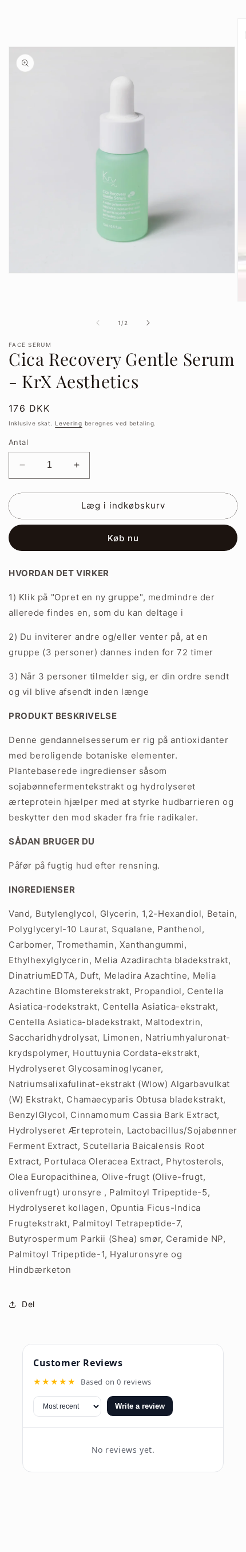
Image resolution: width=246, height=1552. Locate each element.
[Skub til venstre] (97, 322)
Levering (68, 423)
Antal (18, 442)
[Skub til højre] (148, 322)
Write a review (140, 1406)
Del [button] (28, 1304)
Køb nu (123, 538)
